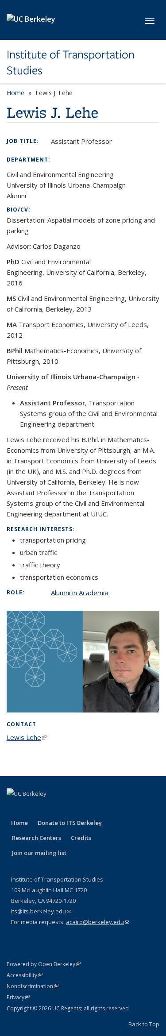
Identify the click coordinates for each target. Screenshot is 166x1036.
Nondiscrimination (32, 986)
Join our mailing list (39, 853)
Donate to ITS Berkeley (70, 823)
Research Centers (36, 838)
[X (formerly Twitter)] (31, 808)
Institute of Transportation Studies (71, 62)
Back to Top (143, 1024)
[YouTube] (66, 808)
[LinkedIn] (49, 808)
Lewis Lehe (26, 737)
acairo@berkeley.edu (97, 922)
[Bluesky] (100, 808)
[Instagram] (83, 808)
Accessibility (24, 975)
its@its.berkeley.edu (41, 911)
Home (15, 93)
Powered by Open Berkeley (44, 964)
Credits (81, 838)
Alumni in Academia (79, 592)
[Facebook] (14, 808)
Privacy (18, 997)
